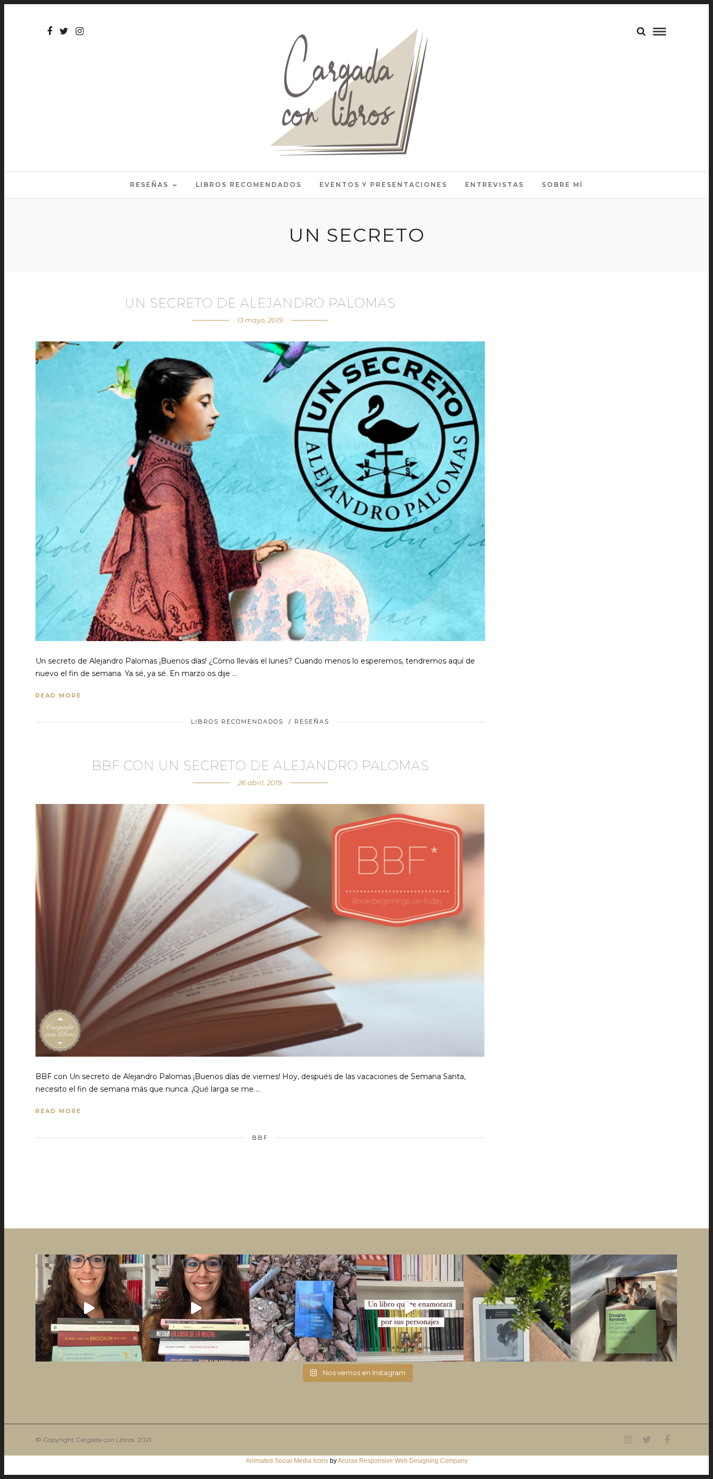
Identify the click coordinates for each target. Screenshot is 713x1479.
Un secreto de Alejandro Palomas (260, 303)
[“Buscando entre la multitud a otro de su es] (302, 1308)
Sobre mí (562, 184)
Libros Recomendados (249, 184)
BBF (260, 1137)
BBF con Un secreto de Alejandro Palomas (260, 765)
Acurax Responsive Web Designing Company (403, 1460)
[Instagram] (80, 31)
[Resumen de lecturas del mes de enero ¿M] (195, 1308)
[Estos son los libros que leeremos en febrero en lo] (88, 1308)
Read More (58, 695)
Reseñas (149, 184)
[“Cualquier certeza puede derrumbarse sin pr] (517, 1308)
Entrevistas (494, 184)
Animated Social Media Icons (287, 1460)
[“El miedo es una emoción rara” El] (624, 1308)
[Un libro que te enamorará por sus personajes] (410, 1308)
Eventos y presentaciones (383, 184)
